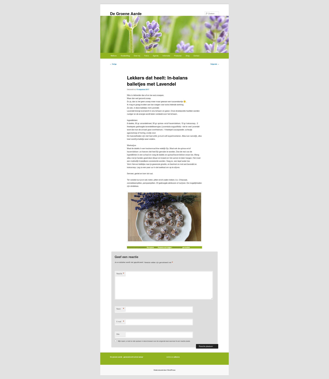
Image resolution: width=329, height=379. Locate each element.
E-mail (120, 321)
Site (117, 334)
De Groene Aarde (126, 13)
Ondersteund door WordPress (164, 370)
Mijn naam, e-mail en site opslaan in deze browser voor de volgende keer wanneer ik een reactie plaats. (154, 341)
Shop (188, 55)
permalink (186, 247)
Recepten (150, 247)
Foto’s (146, 55)
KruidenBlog (125, 55)
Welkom (114, 55)
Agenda (155, 55)
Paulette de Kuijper (165, 247)
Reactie (120, 274)
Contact (196, 55)
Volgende (214, 64)
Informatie (166, 55)
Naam (120, 309)
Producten (178, 55)
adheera (177, 357)
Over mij (137, 55)
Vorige (113, 64)
